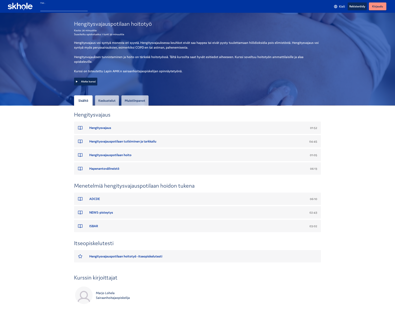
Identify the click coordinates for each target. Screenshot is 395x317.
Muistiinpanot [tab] (135, 100)
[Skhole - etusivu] (20, 6)
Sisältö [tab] (83, 100)
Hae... (43, 2)
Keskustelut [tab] (107, 100)
